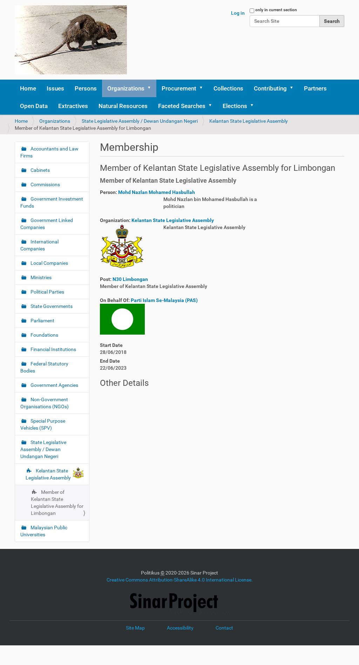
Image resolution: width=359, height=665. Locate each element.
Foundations (43, 335)
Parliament (41, 320)
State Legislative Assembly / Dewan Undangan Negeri (140, 121)
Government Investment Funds (51, 202)
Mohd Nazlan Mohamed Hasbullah (156, 192)
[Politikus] (71, 39)
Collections (228, 88)
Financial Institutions (52, 349)
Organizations (125, 88)
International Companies (39, 245)
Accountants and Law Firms (49, 152)
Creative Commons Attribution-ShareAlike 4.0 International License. (180, 580)
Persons (86, 88)
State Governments (51, 306)
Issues (55, 88)
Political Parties (46, 292)
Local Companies (48, 263)
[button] (151, 88)
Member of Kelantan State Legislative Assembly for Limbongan (57, 502)
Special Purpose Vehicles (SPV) (42, 424)
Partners (315, 88)
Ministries (40, 277)
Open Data (34, 105)
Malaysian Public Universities (43, 531)
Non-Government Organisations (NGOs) (44, 403)
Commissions (44, 184)
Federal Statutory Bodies (44, 367)
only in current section (276, 9)
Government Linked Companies (46, 223)
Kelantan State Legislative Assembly (248, 121)
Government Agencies (53, 385)
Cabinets (39, 170)
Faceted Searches (181, 105)
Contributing (270, 88)
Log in (238, 13)
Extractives (73, 105)
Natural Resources (123, 105)
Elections (235, 105)
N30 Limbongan (130, 279)
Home (28, 88)
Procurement (179, 88)
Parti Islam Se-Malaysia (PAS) (164, 300)
